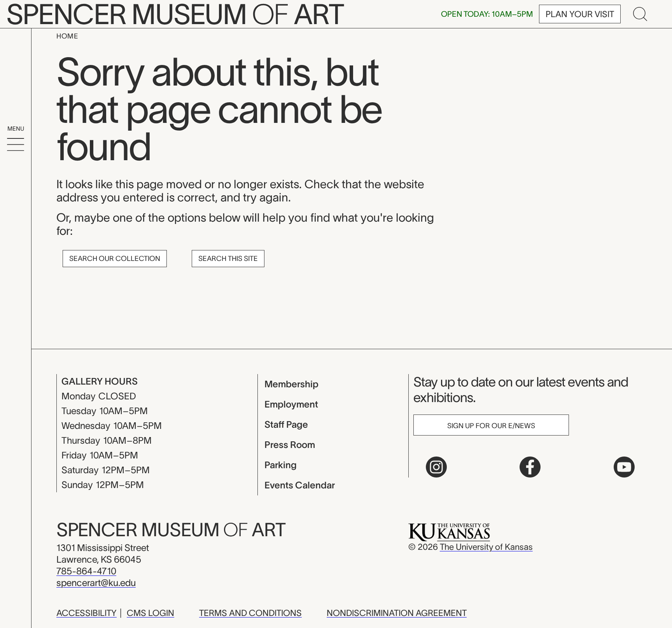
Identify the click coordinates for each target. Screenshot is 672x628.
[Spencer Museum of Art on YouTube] (624, 467)
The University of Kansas (486, 546)
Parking (280, 465)
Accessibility (86, 613)
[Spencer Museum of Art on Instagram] (436, 467)
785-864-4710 (86, 571)
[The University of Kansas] (449, 531)
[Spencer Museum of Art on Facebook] (530, 467)
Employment (291, 404)
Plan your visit (580, 14)
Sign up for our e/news (491, 426)
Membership (291, 384)
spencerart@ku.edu (96, 582)
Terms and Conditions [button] (250, 613)
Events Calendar (299, 485)
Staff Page (286, 424)
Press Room (289, 444)
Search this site (228, 258)
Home (67, 36)
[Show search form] (640, 14)
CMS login (150, 613)
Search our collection (114, 258)
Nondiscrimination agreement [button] (397, 613)
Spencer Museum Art (170, 529)
